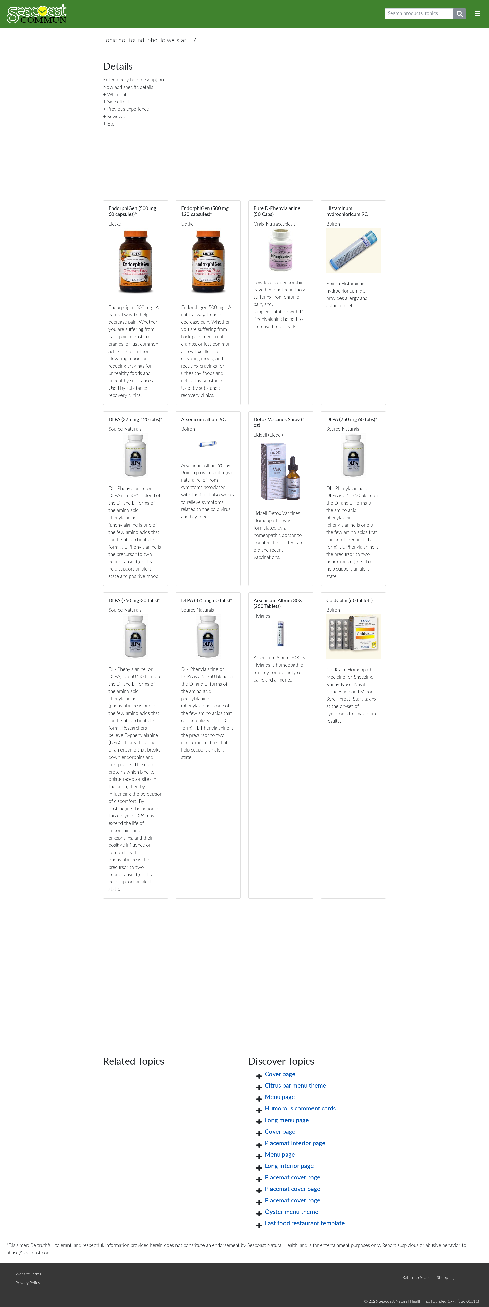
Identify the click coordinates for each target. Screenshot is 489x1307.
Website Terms (28, 1274)
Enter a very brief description (133, 80)
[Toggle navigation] (477, 14)
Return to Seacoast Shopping (428, 1278)
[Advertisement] (244, 969)
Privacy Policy (28, 1283)
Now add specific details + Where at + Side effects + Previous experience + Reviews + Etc (128, 106)
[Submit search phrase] (459, 13)
